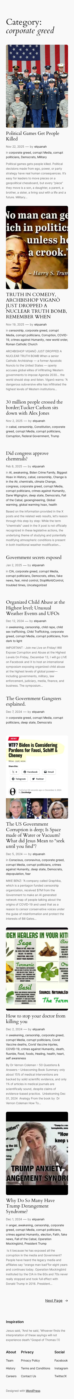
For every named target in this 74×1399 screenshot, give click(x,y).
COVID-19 (13, 1049)
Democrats (28, 157)
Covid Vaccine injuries (42, 1044)
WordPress (33, 1390)
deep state (36, 495)
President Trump (35, 1243)
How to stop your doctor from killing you (35, 1018)
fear (17, 580)
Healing (40, 1053)
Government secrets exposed (33, 557)
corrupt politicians (28, 335)
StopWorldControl (51, 580)
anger (13, 1225)
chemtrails (26, 481)
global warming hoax (33, 504)
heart (60, 1053)
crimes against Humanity (27, 339)
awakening (20, 472)
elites (51, 576)
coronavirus (32, 860)
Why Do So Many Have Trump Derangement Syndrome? (30, 1206)
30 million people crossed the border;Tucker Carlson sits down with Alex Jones (34, 407)
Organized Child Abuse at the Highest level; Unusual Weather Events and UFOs (35, 608)
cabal (12, 426)
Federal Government (35, 436)
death (60, 1049)
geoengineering (34, 500)
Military (42, 157)
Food (21, 1053)
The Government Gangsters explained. (33, 701)
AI (10, 472)
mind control (29, 580)
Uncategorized (37, 585)
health (53, 504)
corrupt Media (42, 152)
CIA (11, 571)
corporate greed (20, 152)
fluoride (11, 1053)
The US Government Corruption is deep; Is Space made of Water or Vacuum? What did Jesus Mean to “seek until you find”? (35, 835)
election (46, 1234)
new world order (56, 339)
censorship (16, 330)
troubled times (15, 585)
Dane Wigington (16, 495)
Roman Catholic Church (21, 344)
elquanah (40, 146)
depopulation (15, 873)
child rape (48, 627)
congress (12, 486)
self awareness (16, 1058)
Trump (55, 436)
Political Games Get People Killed (32, 136)
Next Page (56, 1301)
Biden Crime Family (42, 472)
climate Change (45, 481)
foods (30, 1053)
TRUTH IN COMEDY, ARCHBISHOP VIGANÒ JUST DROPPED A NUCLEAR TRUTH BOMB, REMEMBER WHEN (36, 306)
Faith (56, 1234)
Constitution (42, 426)
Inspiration (15, 1322)
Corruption (49, 335)
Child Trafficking (38, 631)
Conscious (16, 860)
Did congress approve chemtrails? (27, 456)
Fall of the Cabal (25, 1239)
